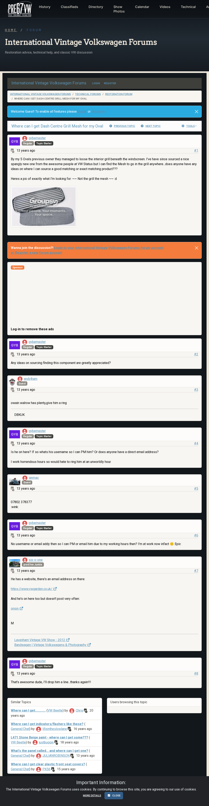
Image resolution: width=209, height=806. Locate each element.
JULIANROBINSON (56, 756)
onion (15, 608)
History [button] (44, 7)
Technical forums (88, 94)
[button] (19, 9)
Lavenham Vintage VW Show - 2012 (40, 640)
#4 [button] (196, 443)
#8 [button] (196, 673)
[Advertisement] (104, 298)
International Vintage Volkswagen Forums (40, 94)
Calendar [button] (142, 7)
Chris (79, 710)
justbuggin (46, 742)
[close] (196, 248)
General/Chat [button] (20, 729)
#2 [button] (196, 354)
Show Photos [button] (119, 9)
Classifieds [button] (69, 7)
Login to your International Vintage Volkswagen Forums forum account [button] (108, 248)
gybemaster (37, 138)
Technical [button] (188, 7)
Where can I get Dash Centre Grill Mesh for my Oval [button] (57, 126)
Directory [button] (96, 7)
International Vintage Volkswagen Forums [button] (48, 83)
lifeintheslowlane (54, 729)
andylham (30, 379)
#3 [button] (196, 390)
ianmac (34, 478)
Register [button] (99, 111)
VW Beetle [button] (55, 710)
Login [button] (82, 111)
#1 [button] (196, 150)
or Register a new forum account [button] (36, 253)
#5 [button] (196, 488)
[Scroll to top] (201, 799)
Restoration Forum (118, 94)
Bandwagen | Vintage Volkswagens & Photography (50, 645)
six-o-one (36, 560)
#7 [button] (196, 571)
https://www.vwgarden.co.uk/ (32, 589)
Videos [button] (165, 7)
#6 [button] (196, 535)
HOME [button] (11, 30)
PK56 (46, 769)
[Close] (196, 111)
